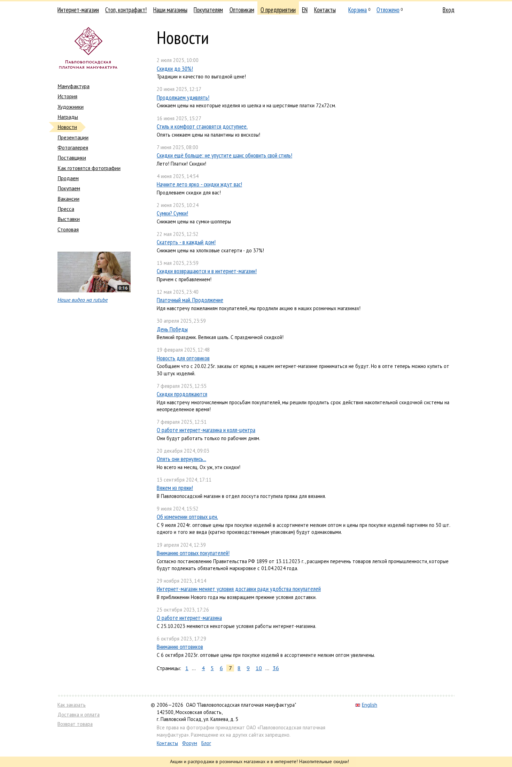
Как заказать (71, 704)
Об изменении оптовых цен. (187, 517)
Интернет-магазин (78, 10)
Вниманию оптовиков (180, 647)
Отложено (388, 10)
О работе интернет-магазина (189, 618)
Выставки (68, 218)
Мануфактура (73, 86)
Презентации (72, 137)
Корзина (357, 10)
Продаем (68, 178)
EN (305, 10)
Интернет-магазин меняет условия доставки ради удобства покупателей (239, 589)
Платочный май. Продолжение (190, 300)
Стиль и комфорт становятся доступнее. (202, 126)
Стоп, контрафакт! (126, 10)
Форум (189, 743)
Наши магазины (170, 10)
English (369, 704)
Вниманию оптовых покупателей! (193, 553)
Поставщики (71, 157)
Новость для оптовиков (183, 358)
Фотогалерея (72, 147)
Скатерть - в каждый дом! (186, 242)
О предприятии (278, 10)
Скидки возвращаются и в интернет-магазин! (207, 271)
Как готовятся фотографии (89, 167)
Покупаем (68, 188)
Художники (70, 106)
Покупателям (208, 10)
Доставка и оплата (78, 714)
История (67, 96)
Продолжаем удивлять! (183, 97)
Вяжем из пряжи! (175, 488)
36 (276, 668)
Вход (449, 10)
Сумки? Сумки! (172, 213)
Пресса (65, 208)
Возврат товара (75, 724)
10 (259, 668)
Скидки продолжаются (182, 394)
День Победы (172, 329)
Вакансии (68, 198)
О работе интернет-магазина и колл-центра (206, 430)
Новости (67, 126)
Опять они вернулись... (181, 459)
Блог (206, 743)
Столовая (68, 229)
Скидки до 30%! (175, 68)
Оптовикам (242, 10)
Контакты (325, 10)
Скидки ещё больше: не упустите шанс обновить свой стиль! (224, 155)
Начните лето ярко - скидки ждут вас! (199, 184)
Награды (67, 116)
